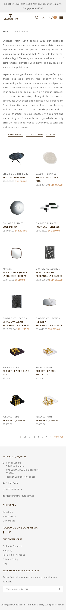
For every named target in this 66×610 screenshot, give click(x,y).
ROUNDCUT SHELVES (48, 226)
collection (34, 134)
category (15, 134)
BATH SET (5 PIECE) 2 (15, 420)
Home (6, 31)
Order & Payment (13, 546)
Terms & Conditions (14, 554)
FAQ (5, 563)
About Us (8, 512)
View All (58, 436)
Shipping (7, 550)
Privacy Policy (10, 559)
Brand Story (9, 516)
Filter (50, 134)
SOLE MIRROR (10, 226)
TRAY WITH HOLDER (14, 177)
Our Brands (9, 520)
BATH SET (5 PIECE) (47, 420)
